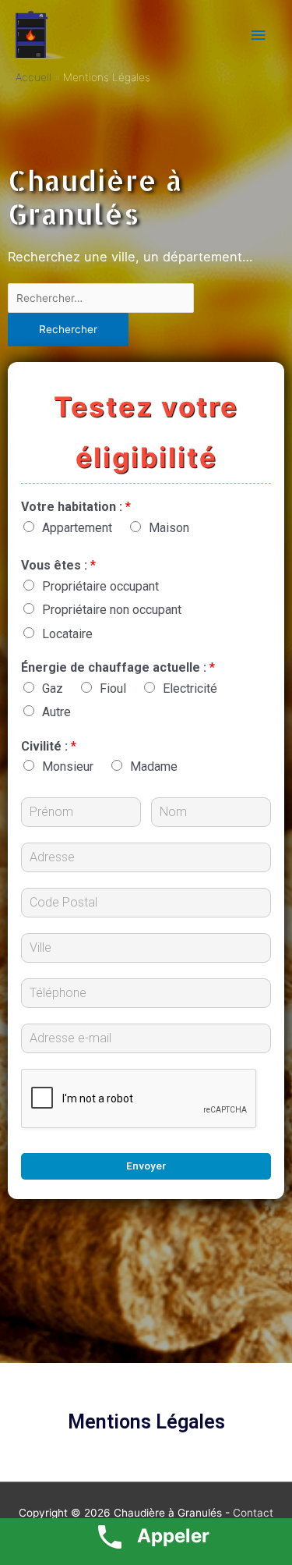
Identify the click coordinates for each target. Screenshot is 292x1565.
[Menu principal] (258, 35)
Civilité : (48, 746)
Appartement (77, 527)
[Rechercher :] (101, 298)
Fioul (113, 688)
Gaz (52, 688)
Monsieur (67, 766)
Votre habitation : (76, 506)
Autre (56, 711)
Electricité (190, 688)
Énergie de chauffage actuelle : (118, 667)
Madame (154, 766)
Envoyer (146, 1165)
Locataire (67, 633)
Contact (253, 1512)
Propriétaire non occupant (111, 609)
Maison (169, 527)
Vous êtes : (58, 565)
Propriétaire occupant (100, 586)
